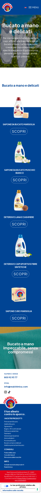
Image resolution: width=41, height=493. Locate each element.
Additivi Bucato (9, 424)
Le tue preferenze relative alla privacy (22, 486)
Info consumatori (20, 480)
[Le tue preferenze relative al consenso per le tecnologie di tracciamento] (37, 489)
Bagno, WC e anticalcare (12, 429)
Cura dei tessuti (9, 455)
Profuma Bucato (10, 440)
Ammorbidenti (9, 438)
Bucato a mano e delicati (12, 443)
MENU (35, 7)
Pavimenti (7, 433)
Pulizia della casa (10, 453)
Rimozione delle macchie (12, 457)
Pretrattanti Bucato (11, 421)
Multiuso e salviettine (11, 431)
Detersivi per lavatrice (11, 436)
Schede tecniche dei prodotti (14, 465)
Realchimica (8, 467)
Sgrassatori (8, 426)
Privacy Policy (22, 478)
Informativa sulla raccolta (13, 490)
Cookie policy (31, 478)
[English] (25, 7)
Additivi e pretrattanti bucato (14, 445)
